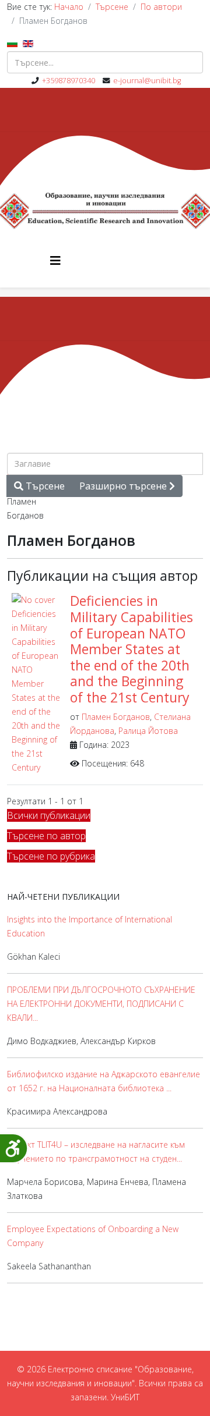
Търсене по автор (46, 835)
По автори (161, 6)
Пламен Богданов (116, 716)
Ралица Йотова (148, 730)
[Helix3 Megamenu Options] (55, 260)
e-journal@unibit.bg (147, 81)
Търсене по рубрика (51, 856)
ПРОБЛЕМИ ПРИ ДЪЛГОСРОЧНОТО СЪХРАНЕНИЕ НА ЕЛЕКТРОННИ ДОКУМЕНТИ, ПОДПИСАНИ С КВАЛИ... (101, 1003)
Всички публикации (48, 815)
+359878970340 (68, 81)
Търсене (112, 6)
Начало (68, 6)
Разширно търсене (124, 486)
